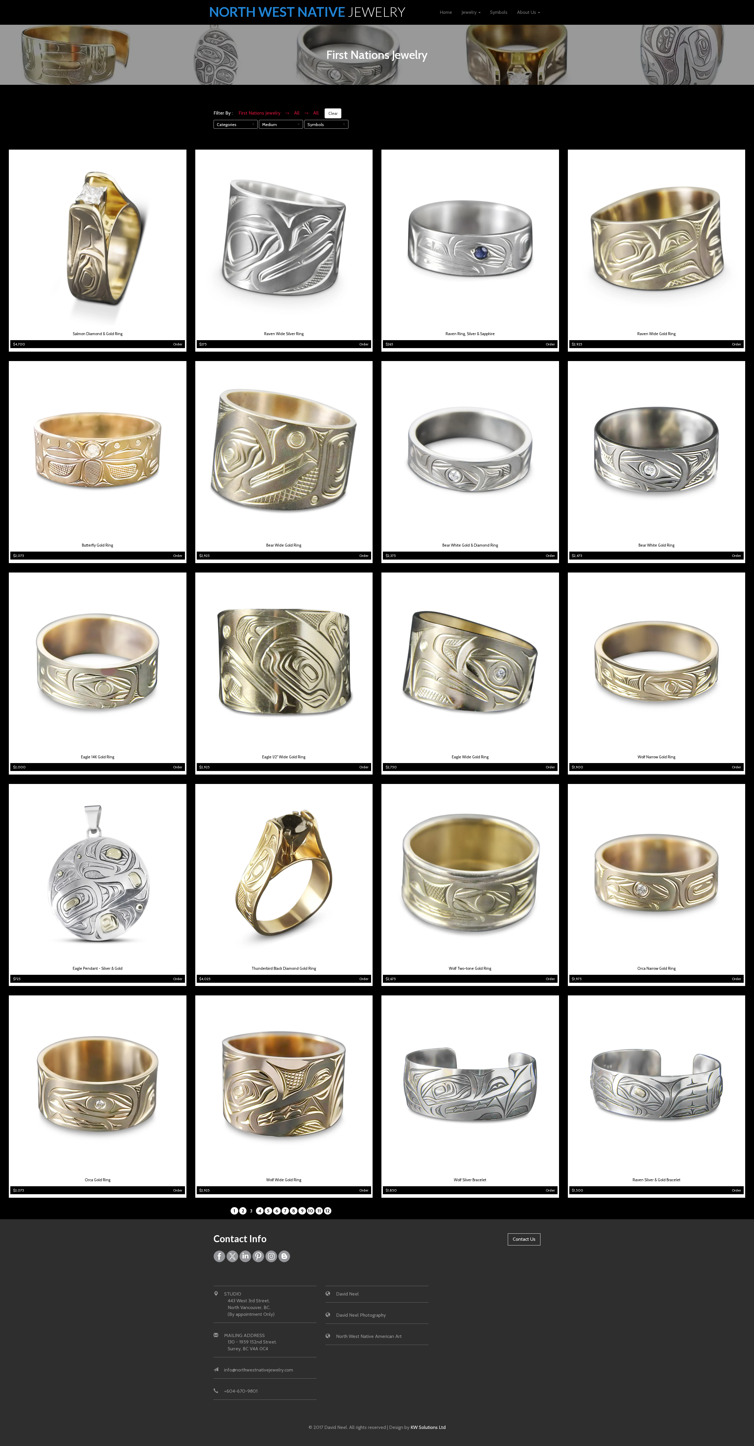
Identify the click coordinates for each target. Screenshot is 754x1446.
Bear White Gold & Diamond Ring (470, 545)
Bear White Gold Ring (656, 545)
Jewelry (470, 12)
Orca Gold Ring (97, 1180)
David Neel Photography (361, 1315)
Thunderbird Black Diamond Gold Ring (284, 968)
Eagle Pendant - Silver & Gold (98, 968)
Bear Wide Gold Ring (283, 545)
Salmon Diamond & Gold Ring (98, 334)
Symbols (498, 12)
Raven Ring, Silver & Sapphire (470, 334)
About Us (527, 12)
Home (446, 12)
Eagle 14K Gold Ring (97, 757)
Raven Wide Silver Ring (284, 334)
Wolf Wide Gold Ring (283, 1180)
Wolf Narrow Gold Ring (656, 757)
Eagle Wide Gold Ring (470, 757)
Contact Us (524, 1239)
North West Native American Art (369, 1336)
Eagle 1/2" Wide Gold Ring (283, 757)
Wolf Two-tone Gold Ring (470, 968)
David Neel (347, 1294)
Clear (333, 113)
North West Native (307, 12)
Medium (269, 124)
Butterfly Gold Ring (97, 545)
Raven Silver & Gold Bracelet (656, 1180)
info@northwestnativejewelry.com (258, 1370)
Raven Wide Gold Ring (656, 334)
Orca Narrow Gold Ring (656, 968)
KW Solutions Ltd (428, 1427)
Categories (227, 124)
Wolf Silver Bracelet (470, 1180)
